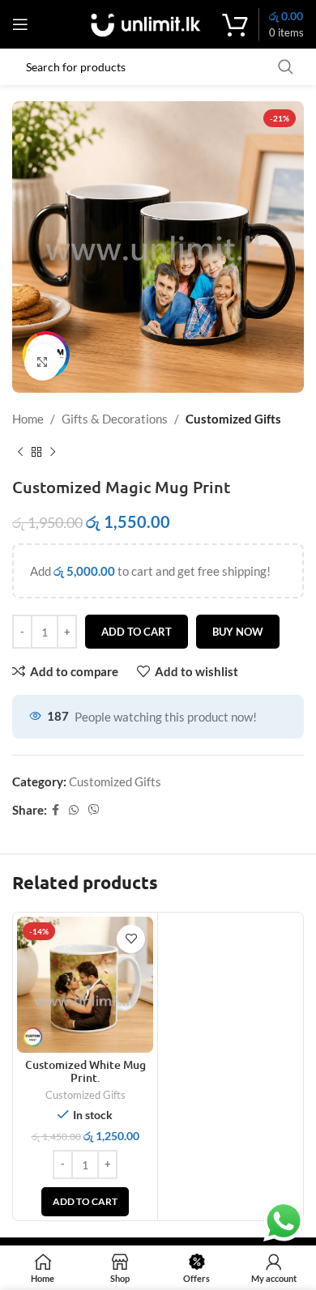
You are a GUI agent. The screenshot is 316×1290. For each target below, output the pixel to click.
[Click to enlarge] (42, 362)
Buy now (237, 631)
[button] (85, 1201)
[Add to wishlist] (131, 939)
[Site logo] (146, 22)
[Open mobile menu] (20, 24)
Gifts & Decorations (115, 418)
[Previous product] (20, 453)
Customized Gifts (233, 418)
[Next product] (53, 453)
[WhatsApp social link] (73, 810)
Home (28, 418)
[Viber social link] (94, 810)
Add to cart (136, 631)
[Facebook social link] (55, 810)
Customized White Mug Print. (85, 1071)
